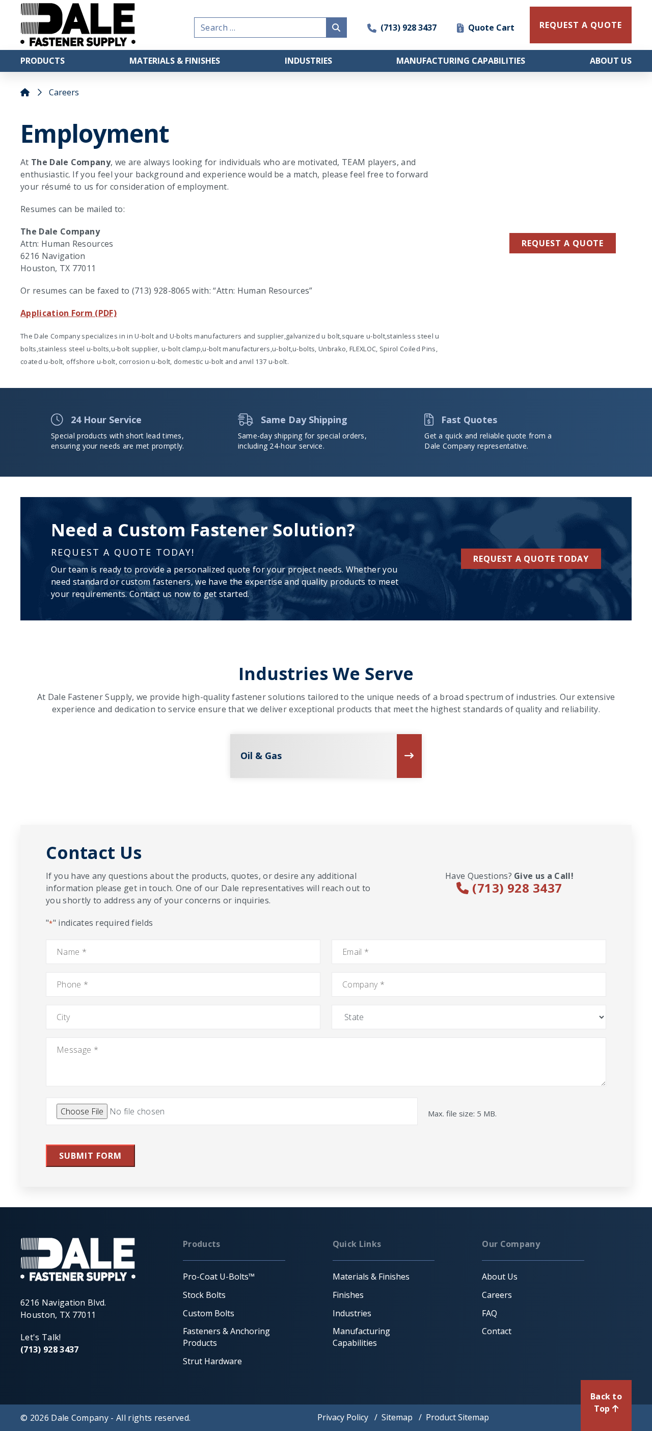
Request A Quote (580, 25)
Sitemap (397, 1417)
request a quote (563, 243)
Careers (497, 1294)
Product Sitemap (457, 1417)
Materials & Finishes (174, 60)
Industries (308, 60)
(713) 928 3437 (409, 27)
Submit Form (90, 1155)
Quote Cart (491, 27)
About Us (611, 60)
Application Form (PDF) (68, 313)
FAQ (489, 1313)
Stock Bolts (204, 1294)
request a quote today (531, 558)
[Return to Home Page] (77, 24)
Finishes (348, 1294)
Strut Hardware (212, 1361)
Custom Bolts (208, 1313)
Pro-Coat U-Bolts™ (219, 1276)
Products (42, 60)
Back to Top (606, 1402)
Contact (496, 1331)
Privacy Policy (342, 1417)
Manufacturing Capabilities (460, 60)
